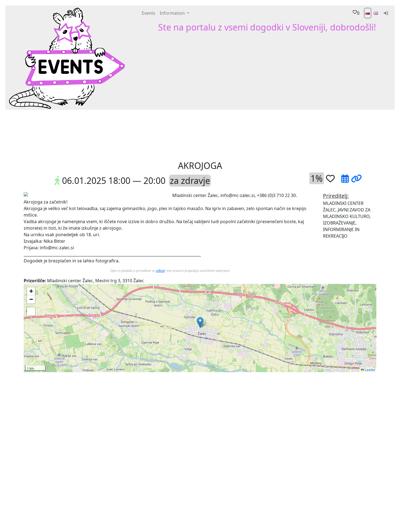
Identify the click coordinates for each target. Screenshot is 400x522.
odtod (160, 270)
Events (148, 13)
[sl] (367, 13)
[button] (124, 134)
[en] (375, 13)
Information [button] (173, 13)
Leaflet (369, 369)
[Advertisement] (241, 134)
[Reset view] (31, 311)
